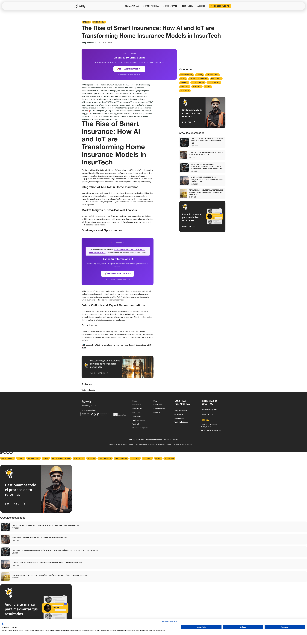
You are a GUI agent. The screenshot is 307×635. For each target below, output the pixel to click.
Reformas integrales (156, 444)
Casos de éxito (198, 83)
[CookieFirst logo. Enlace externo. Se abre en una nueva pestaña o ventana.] (3, 625)
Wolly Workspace (139, 420)
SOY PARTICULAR (132, 6)
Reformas (197, 86)
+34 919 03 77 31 (207, 414)
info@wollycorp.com (209, 409)
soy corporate (170, 6)
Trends (86, 22)
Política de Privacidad (154, 440)
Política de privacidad (169, 622)
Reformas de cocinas (190, 444)
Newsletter (158, 405)
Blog (155, 401)
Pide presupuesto (220, 6)
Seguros (183, 83)
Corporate (136, 412)
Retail (182, 79)
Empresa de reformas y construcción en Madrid (128, 444)
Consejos (184, 86)
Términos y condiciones (135, 440)
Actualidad (184, 90)
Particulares (137, 405)
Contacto (157, 412)
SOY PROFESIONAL (151, 6)
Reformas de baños (173, 444)
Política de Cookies (171, 440)
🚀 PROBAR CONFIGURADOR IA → (129, 69)
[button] (187, 6)
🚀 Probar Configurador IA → (117, 273)
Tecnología (137, 416)
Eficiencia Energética (140, 428)
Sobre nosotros (159, 409)
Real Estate (216, 79)
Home (135, 401)
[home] (80, 6)
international (98, 22)
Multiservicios (213, 83)
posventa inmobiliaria (198, 79)
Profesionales (186, 75)
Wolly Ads (136, 424)
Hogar (207, 86)
